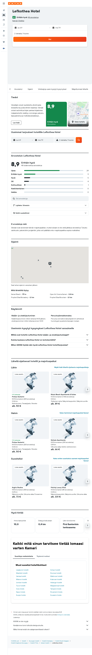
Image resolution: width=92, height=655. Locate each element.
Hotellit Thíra (34, 643)
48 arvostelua (33, 17)
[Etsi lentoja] (4, 10)
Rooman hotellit (55, 573)
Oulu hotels (20, 589)
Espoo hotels (20, 592)
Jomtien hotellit (21, 583)
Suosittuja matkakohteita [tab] (24, 556)
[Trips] (4, 42)
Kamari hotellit (45, 643)
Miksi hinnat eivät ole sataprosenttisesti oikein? (31, 629)
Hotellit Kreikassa (47, 641)
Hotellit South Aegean (62, 641)
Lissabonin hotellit (22, 570)
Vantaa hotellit (21, 576)
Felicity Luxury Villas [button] (58, 487)
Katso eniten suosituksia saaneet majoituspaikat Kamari (71, 459)
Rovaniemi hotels (56, 592)
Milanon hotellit (21, 579)
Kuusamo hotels (55, 595)
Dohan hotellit (55, 570)
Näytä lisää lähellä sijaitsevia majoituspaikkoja (71, 367)
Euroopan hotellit (34, 641)
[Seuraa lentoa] (4, 35)
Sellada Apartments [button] (58, 440)
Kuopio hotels (21, 595)
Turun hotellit (20, 586)
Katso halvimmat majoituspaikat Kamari (74, 413)
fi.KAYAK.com (15, 641)
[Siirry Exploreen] (4, 31)
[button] (3, 3)
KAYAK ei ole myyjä (20, 621)
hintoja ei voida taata (63, 615)
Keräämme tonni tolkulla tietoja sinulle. (28, 625)
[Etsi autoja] (4, 20)
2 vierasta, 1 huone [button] (21, 33)
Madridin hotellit (21, 573)
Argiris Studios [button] (17, 487)
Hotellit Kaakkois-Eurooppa (19, 643)
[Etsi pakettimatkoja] (4, 24)
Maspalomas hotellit (57, 586)
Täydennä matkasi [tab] (43, 556)
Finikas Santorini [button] (18, 397)
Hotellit (24, 641)
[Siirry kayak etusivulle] (15, 3)
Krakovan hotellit (56, 579)
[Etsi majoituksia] (4, 15)
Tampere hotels (55, 589)
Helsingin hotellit (56, 583)
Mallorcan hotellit (56, 576)
